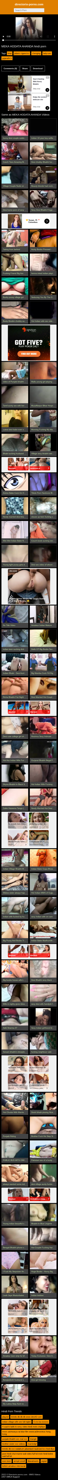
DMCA (9, 1477)
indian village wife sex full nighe (16, 1422)
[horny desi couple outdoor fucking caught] (15, 127)
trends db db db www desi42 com (26, 1417)
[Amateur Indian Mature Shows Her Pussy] (43, 614)
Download (38, 68)
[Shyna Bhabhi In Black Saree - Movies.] (15, 773)
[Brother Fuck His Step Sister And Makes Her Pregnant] (43, 1125)
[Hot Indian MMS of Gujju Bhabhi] (43, 881)
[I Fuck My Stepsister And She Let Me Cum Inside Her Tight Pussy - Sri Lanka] (15, 1260)
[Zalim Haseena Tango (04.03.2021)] (15, 797)
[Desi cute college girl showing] (15, 725)
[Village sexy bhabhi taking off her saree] (43, 442)
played (5, 1417)
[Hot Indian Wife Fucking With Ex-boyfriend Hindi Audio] (43, 773)
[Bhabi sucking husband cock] (15, 442)
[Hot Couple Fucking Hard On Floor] (43, 1236)
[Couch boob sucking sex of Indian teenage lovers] (43, 529)
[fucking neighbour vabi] (43, 1040)
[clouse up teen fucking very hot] (43, 506)
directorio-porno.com (29, 4)
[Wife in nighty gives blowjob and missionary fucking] (15, 993)
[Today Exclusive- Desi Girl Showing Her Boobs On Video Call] (43, 1344)
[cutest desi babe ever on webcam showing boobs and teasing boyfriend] (15, 418)
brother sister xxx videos (13, 1444)
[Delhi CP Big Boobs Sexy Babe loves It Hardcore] (43, 638)
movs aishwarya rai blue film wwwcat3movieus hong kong (26, 1432)
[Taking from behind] (15, 238)
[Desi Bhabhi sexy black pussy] (43, 969)
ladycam (47, 53)
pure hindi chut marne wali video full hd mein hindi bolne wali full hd (27, 1455)
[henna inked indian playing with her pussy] (43, 262)
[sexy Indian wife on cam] (43, 905)
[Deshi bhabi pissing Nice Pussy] (43, 1101)
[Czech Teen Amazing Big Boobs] (15, 151)
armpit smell (19, 1461)
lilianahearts (33, 1461)
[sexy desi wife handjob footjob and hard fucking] (43, 993)
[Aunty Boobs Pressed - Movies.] (43, 238)
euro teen (6, 1461)
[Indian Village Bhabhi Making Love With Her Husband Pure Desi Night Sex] (15, 857)
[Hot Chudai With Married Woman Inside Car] (15, 1101)
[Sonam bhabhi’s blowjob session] (15, 1040)
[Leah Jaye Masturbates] (15, 1284)
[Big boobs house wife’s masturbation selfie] (15, 969)
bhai (10, 53)
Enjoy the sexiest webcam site (40, 98)
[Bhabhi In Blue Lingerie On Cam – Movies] (43, 1212)
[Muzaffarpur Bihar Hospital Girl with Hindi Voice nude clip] (43, 394)
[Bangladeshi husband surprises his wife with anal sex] (15, 1368)
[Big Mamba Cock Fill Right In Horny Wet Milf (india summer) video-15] (43, 662)
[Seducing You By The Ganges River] (43, 286)
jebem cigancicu (21, 53)
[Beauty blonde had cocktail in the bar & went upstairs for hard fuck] (43, 175)
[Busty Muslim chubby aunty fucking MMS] (15, 310)
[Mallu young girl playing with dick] (43, 370)
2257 (3, 1477)
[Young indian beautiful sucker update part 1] (15, 1212)
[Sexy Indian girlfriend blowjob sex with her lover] (43, 1017)
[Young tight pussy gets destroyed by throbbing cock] (15, 553)
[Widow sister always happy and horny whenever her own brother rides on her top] (15, 881)
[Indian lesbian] (43, 1284)
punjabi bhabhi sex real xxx (14, 1439)
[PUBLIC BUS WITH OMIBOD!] (15, 1149)
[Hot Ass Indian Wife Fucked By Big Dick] (15, 749)
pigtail (44, 1461)
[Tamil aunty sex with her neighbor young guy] (15, 394)
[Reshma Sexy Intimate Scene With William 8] (43, 725)
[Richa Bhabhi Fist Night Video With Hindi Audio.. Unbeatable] (15, 686)
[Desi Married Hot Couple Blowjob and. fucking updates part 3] (43, 686)
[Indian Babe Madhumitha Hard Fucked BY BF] (43, 929)
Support (16, 1477)
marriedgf (32, 1444)
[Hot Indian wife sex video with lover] (43, 310)
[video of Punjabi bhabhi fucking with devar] (15, 370)
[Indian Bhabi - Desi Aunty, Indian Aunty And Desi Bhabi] (15, 662)
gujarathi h (7, 58)
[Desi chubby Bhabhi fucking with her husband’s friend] (43, 151)
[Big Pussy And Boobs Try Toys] (15, 929)
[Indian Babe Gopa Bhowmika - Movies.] (43, 857)
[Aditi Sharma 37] (15, 1017)
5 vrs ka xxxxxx (41, 1422)
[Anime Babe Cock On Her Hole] (15, 482)
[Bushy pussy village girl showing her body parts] (15, 286)
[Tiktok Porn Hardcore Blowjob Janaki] (43, 482)
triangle (33, 1439)
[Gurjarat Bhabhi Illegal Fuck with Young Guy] (43, 749)
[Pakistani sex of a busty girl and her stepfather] (43, 1149)
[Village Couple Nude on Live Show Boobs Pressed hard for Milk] (15, 175)
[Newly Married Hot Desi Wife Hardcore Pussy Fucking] (43, 797)
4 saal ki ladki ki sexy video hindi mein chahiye (23, 1426)
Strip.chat (36, 89)
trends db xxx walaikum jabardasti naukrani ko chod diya (28, 1449)
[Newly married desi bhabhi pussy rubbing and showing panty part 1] (15, 506)
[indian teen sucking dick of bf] (15, 638)
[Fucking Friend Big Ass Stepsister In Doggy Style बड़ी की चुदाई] (15, 262)
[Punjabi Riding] (15, 1125)
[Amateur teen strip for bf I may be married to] (15, 1344)
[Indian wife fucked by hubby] (15, 905)
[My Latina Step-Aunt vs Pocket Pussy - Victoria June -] (15, 1392)
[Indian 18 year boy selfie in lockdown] (43, 127)
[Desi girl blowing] (43, 1368)
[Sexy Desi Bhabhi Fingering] (43, 199)
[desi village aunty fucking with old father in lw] (43, 1173)
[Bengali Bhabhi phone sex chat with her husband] (15, 1236)
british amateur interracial (13, 1466)
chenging (36, 53)
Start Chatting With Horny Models (38, 81)
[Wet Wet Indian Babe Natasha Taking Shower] (15, 529)
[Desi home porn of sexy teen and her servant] (15, 199)
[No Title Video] (15, 614)
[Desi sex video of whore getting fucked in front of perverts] (43, 553)
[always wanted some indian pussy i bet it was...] (15, 1173)
